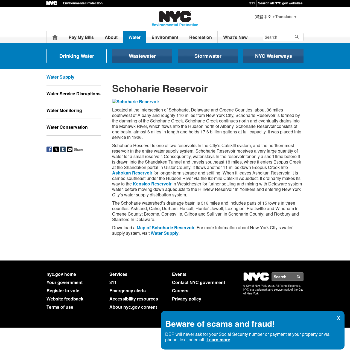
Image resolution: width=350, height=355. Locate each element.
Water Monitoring (64, 110)
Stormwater (207, 55)
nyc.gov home (61, 274)
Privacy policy (186, 299)
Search (303, 276)
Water (135, 37)
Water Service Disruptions (73, 93)
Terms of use (59, 307)
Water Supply (60, 77)
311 (252, 3)
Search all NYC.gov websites (280, 3)
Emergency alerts (127, 290)
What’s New (235, 37)
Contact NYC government (198, 282)
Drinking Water (76, 55)
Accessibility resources (133, 299)
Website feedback (64, 299)
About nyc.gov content (133, 307)
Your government (64, 282)
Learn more (218, 339)
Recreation (200, 37)
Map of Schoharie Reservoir (165, 227)
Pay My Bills (81, 37)
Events (179, 274)
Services (118, 274)
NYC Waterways (273, 55)
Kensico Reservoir (152, 184)
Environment (164, 37)
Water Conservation (67, 127)
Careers (180, 290)
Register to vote (62, 290)
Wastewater (142, 55)
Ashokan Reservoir (132, 173)
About (111, 37)
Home (55, 37)
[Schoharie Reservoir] (135, 102)
